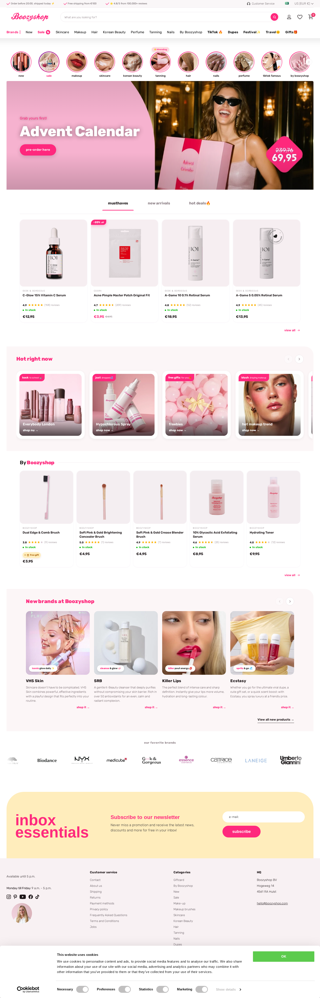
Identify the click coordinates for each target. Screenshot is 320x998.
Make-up (179, 903)
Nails (171, 32)
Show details (226, 989)
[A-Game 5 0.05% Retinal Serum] (266, 253)
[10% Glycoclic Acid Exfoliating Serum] (216, 497)
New (29, 32)
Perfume (137, 32)
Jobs (93, 926)
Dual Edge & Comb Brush (41, 532)
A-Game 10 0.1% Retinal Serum (187, 295)
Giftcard (178, 880)
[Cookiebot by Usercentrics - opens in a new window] (28, 989)
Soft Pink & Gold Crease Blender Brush (160, 534)
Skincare (62, 32)
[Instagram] (9, 897)
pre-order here (38, 150)
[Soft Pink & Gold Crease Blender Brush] (160, 497)
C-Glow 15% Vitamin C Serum (44, 295)
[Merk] (27, 760)
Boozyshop (30, 528)
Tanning (155, 32)
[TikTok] (37, 897)
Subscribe (241, 831)
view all (289, 330)
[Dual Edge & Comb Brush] (46, 497)
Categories (181, 872)
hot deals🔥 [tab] (199, 203)
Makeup (80, 32)
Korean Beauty (114, 32)
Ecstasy (238, 680)
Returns (95, 897)
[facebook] (31, 897)
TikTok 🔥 (215, 32)
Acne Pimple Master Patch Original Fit (122, 295)
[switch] (124, 989)
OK (283, 956)
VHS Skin (35, 680)
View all (290, 575)
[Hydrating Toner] (273, 497)
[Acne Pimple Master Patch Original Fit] (124, 253)
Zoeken (274, 17)
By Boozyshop (191, 32)
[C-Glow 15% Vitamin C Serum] (53, 253)
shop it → (83, 707)
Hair (94, 32)
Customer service (103, 872)
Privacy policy (99, 909)
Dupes (233, 32)
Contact (95, 880)
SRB (98, 680)
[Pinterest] (15, 897)
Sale (176, 897)
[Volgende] (299, 359)
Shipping (96, 891)
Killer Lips (171, 680)
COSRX (98, 291)
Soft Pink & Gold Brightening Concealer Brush (100, 534)
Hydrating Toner (262, 532)
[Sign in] (289, 17)
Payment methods (102, 903)
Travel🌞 (273, 32)
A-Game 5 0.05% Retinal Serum (259, 295)
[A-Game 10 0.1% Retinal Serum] (195, 253)
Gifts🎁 (291, 32)
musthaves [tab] (118, 203)
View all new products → (276, 719)
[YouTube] (23, 897)
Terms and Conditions (104, 921)
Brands (13, 32)
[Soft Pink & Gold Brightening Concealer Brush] (103, 497)
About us (96, 885)
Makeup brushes (184, 909)
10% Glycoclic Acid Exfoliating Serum (215, 534)
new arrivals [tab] (159, 203)
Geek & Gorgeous (34, 291)
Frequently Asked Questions (108, 915)
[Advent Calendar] (160, 135)
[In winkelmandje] (78, 276)
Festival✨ (252, 32)
